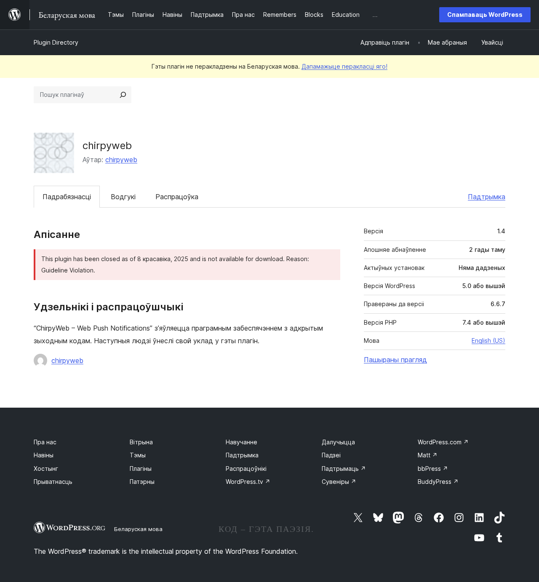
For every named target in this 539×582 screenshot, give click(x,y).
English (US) (488, 340)
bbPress (433, 468)
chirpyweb (121, 159)
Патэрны (142, 481)
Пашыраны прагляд (395, 359)
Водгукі (123, 196)
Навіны (43, 455)
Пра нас (45, 442)
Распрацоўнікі (246, 468)
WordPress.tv (248, 481)
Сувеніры (339, 481)
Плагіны (141, 468)
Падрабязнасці (67, 196)
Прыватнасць (53, 481)
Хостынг (46, 468)
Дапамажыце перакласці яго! (344, 66)
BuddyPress (438, 481)
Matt (428, 455)
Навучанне (241, 442)
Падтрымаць (344, 468)
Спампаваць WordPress (485, 14)
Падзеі (331, 455)
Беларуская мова (138, 529)
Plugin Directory (56, 42)
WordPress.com (443, 442)
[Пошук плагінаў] (123, 94)
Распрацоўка (176, 196)
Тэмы (138, 455)
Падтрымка (486, 196)
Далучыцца (338, 442)
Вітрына (141, 442)
